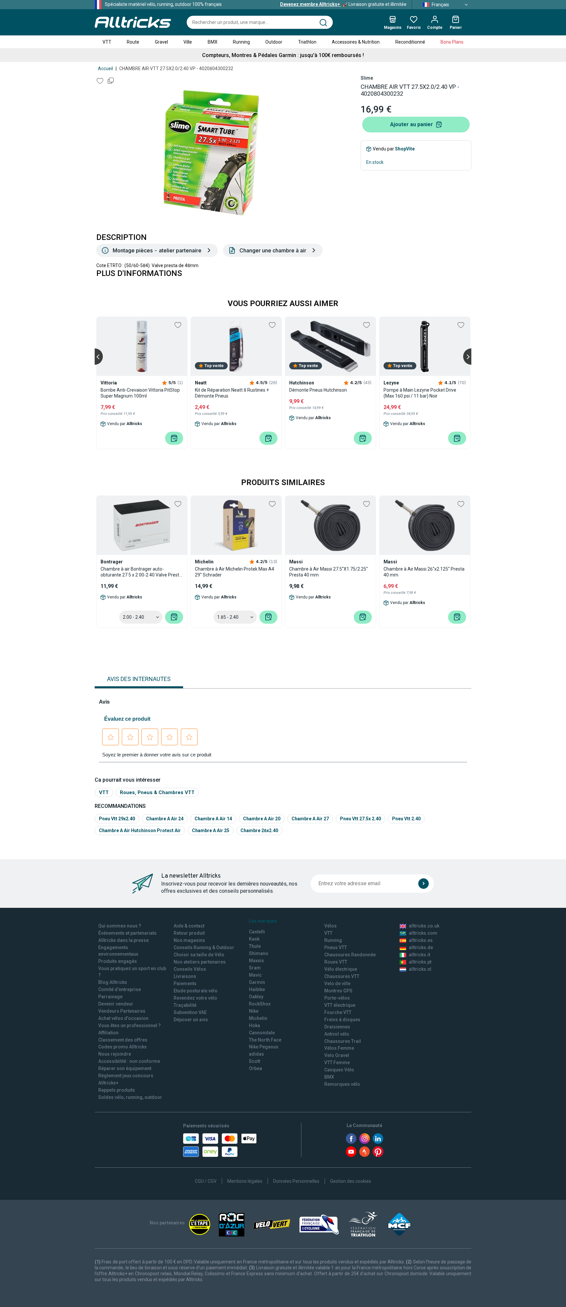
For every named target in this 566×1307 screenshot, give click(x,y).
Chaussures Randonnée (350, 954)
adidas (256, 1054)
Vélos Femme (339, 1048)
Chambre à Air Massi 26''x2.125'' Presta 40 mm (424, 571)
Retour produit (189, 933)
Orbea (255, 1068)
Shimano (258, 953)
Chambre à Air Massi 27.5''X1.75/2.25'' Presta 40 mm (328, 571)
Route (133, 42)
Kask (254, 939)
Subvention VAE (190, 1012)
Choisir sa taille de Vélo (199, 954)
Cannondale (262, 1032)
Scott (254, 1061)
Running (241, 42)
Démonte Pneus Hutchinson (318, 390)
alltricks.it (419, 954)
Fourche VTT (337, 1012)
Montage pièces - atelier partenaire (157, 250)
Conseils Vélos (190, 969)
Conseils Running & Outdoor (204, 947)
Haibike (257, 989)
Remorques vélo (342, 1084)
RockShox (260, 1003)
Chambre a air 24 (164, 818)
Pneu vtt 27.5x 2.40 (360, 818)
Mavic (255, 975)
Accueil (105, 68)
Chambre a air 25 (210, 830)
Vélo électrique (340, 969)
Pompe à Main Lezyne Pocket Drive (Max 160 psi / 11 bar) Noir (420, 393)
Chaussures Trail (342, 1041)
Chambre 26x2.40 (259, 830)
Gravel (161, 42)
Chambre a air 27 (310, 818)
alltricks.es (421, 940)
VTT (107, 42)
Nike (253, 1011)
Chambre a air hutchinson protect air (140, 830)
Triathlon (307, 42)
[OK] (423, 883)
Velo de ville (337, 983)
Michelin (258, 1018)
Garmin (257, 982)
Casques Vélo (339, 1069)
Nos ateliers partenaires (200, 962)
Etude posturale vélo (195, 990)
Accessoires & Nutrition (356, 42)
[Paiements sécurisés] (220, 1145)
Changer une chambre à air (272, 250)
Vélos (330, 925)
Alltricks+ (108, 1082)
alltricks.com (423, 933)
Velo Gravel (336, 1055)
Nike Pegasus (263, 1046)
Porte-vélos (337, 998)
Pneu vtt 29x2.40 (117, 818)
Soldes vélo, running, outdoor (130, 1097)
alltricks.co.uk (424, 925)
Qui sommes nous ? (119, 925)
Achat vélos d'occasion (123, 1018)
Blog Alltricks (112, 982)
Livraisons (185, 976)
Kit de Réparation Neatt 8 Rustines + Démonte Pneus (232, 393)
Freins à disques (342, 1019)
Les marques (263, 921)
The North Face (265, 1040)
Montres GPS (338, 990)
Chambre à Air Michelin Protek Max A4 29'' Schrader (234, 571)
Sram (255, 967)
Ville (187, 42)
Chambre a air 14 (213, 818)
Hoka (254, 1025)
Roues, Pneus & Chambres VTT (157, 792)
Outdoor (273, 42)
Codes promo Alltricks (122, 1046)
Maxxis (256, 960)
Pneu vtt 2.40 (406, 818)
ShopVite (405, 148)
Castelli (257, 931)
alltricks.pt (420, 962)
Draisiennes (337, 1026)
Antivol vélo (336, 1034)
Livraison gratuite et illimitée (343, 4)
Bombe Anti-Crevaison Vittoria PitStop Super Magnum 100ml (140, 393)
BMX (212, 42)
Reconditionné (410, 42)
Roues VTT (335, 962)
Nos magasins (189, 940)
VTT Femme (337, 1062)
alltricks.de (421, 947)
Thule (255, 946)
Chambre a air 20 (261, 818)
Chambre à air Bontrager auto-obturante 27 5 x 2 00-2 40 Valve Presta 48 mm (141, 572)
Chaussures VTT (341, 976)
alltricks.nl (420, 969)
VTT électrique (339, 1005)
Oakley (256, 996)
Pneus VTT (335, 947)
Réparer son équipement (124, 1068)
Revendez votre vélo (195, 998)
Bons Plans (452, 42)
